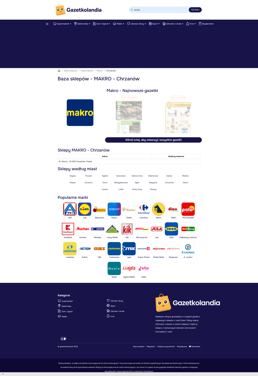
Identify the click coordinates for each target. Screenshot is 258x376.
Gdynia (73, 176)
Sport (155, 23)
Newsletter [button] (195, 346)
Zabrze (169, 176)
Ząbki (137, 182)
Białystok (153, 182)
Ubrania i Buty (137, 23)
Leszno (105, 189)
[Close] (3, 374)
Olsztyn (153, 189)
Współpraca (182, 346)
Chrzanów (169, 182)
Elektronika (83, 23)
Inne (192, 23)
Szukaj (195, 9)
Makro (100, 70)
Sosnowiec (121, 176)
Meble (119, 23)
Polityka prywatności (166, 346)
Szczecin (89, 182)
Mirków (185, 176)
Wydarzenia (207, 23)
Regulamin (151, 346)
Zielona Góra (137, 176)
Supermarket (63, 23)
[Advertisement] (129, 48)
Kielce (185, 182)
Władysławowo (121, 182)
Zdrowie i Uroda (173, 23)
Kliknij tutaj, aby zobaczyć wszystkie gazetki (153, 140)
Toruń (104, 182)
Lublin (120, 189)
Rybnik (105, 176)
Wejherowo (153, 176)
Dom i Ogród (102, 23)
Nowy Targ (137, 189)
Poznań (88, 176)
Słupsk (73, 182)
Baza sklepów (71, 70)
